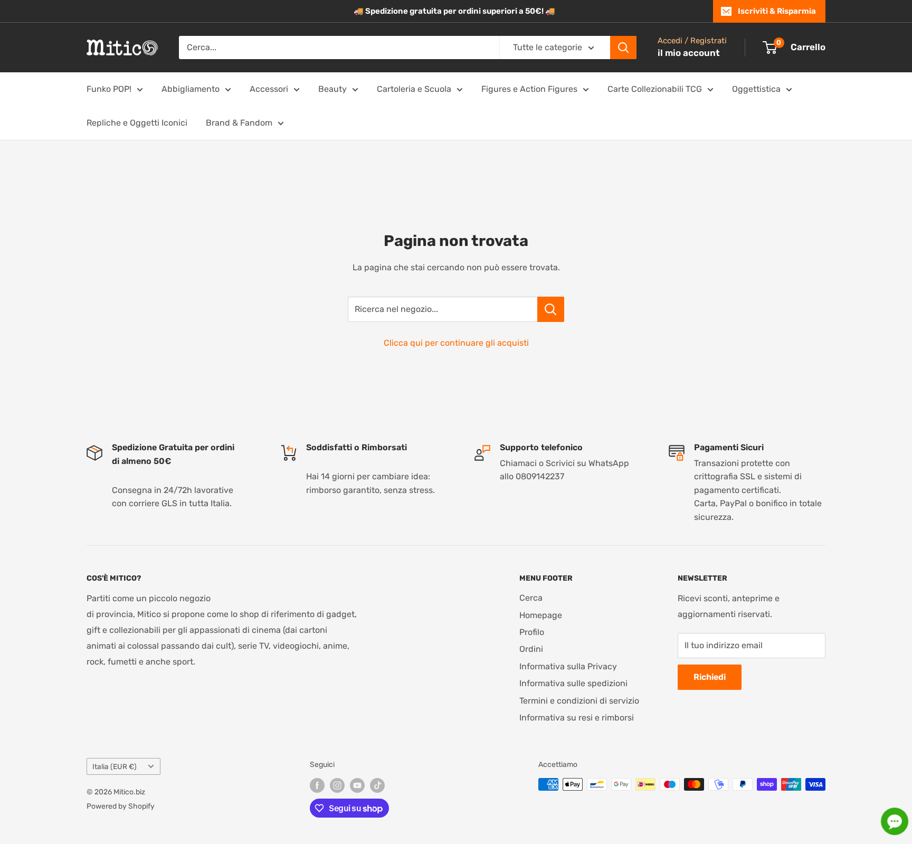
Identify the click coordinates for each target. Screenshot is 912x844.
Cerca (531, 598)
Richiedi (710, 677)
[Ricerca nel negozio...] (550, 309)
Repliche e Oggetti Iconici (137, 123)
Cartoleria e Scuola (414, 89)
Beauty (332, 89)
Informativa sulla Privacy (568, 666)
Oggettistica (756, 89)
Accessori (269, 89)
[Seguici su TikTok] (377, 785)
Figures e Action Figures (529, 89)
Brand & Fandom (239, 123)
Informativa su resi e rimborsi (576, 718)
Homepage (540, 615)
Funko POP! (109, 89)
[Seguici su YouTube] (357, 785)
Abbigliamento (191, 89)
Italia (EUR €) (114, 766)
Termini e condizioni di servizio (579, 701)
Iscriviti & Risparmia (777, 11)
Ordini (531, 649)
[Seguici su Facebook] (317, 785)
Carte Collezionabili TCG (654, 89)
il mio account (689, 53)
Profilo (531, 632)
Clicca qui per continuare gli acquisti (456, 343)
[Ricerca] (623, 47)
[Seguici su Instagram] (337, 785)
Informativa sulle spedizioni (573, 683)
